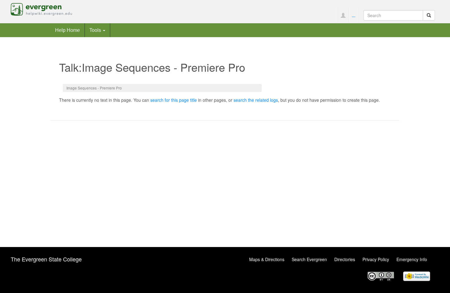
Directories (344, 259)
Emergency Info (411, 259)
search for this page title (173, 100)
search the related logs (256, 100)
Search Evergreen (309, 259)
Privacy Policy (375, 259)
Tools (95, 30)
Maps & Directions (266, 259)
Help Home (67, 30)
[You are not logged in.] (343, 15)
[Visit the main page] (41, 9)
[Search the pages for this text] (429, 15)
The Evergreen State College (46, 259)
